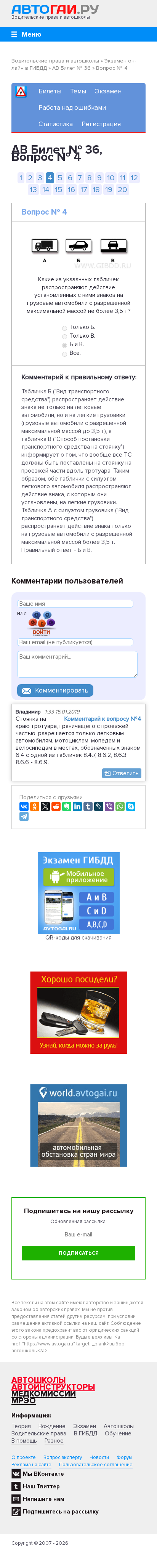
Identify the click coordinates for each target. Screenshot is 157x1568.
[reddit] (56, 806)
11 (122, 178)
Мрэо (23, 1401)
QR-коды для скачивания (78, 937)
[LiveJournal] (98, 806)
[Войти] (41, 622)
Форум (124, 1457)
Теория (21, 1426)
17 (83, 189)
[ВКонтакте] (24, 806)
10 (111, 178)
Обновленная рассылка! (78, 1221)
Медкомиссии (43, 1394)
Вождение (52, 1426)
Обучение (118, 1433)
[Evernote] (66, 806)
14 (46, 189)
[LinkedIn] (77, 806)
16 (71, 189)
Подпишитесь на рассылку (61, 1511)
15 (58, 189)
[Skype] (130, 806)
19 (108, 189)
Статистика (55, 124)
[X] (45, 806)
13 (33, 189)
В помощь (24, 1440)
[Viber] (109, 806)
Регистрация (101, 124)
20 (122, 189)
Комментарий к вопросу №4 (102, 719)
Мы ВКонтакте (43, 1473)
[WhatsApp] (120, 806)
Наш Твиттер (41, 1486)
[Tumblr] (88, 806)
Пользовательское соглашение (96, 1465)
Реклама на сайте (31, 1465)
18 (96, 189)
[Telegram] (24, 816)
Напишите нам (43, 1499)
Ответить (125, 773)
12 (134, 178)
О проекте (23, 1457)
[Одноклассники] (34, 806)
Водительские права (38, 1433)
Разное (54, 1440)
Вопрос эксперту (62, 1457)
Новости (99, 1457)
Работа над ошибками (72, 107)
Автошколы (38, 1380)
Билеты (49, 91)
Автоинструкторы (53, 1387)
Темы (78, 91)
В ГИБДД (85, 1433)
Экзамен (108, 91)
